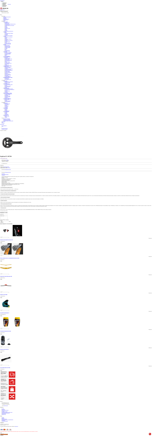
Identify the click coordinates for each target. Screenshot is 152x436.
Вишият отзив (2, 215)
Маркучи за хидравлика (8, 66)
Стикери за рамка (7, 62)
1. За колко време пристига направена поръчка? (6, 187)
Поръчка (3, 418)
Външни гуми (7, 23)
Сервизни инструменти (6, 118)
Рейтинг (1, 220)
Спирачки (6, 68)
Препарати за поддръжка (6, 119)
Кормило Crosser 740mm (3, 294)
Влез (2, 126)
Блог (2, 122)
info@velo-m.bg (6, 405)
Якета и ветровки (7, 103)
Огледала (6, 90)
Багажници (6, 95)
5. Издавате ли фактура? (4, 200)
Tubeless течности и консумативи (9, 25)
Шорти (6, 109)
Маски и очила (7, 116)
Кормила (6, 54)
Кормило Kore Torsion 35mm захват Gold (6, 276)
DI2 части (6, 57)
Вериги (6, 37)
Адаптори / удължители (8, 52)
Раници (6, 113)
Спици (6, 29)
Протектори (6, 114)
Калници (6, 91)
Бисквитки (2, 435)
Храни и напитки (7, 101)
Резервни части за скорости (8, 40)
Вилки (6, 32)
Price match (9, 4)
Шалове (6, 105)
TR (5, 6)
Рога (5, 49)
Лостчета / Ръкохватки (8, 72)
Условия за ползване (4, 411)
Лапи (5, 55)
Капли (6, 26)
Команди (6, 39)
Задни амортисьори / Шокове (9, 33)
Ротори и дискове (7, 71)
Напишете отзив (5, 158)
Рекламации (3, 420)
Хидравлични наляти (8, 69)
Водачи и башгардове (8, 43)
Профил (3, 417)
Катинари (6, 92)
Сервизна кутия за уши (8, 65)
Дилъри (3, 408)
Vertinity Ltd (16, 426)
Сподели (9, 167)
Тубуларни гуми (7, 24)
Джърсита (6, 106)
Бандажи (6, 27)
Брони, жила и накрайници (8, 70)
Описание (3, 173)
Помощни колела (7, 86)
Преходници (6, 75)
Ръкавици (6, 107)
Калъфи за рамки (7, 58)
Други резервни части (8, 79)
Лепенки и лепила (7, 28)
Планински (5, 18)
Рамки (6, 61)
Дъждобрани (7, 104)
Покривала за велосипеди (8, 93)
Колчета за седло (7, 50)
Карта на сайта (4, 413)
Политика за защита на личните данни (7, 412)
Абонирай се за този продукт (4, 434)
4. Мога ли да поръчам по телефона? (5, 197)
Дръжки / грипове (7, 47)
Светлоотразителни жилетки (9, 88)
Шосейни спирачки (7, 67)
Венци (6, 38)
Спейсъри (6, 34)
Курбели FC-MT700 (4, 129)
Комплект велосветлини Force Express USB (6, 239)
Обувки (6, 112)
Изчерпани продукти (5, 128)
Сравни (6, 167)
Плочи (6, 42)
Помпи (6, 87)
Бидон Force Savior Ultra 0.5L (4, 349)
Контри (6, 30)
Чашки (6, 64)
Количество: (2, 165)
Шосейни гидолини (7, 46)
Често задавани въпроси (5, 174)
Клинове (6, 110)
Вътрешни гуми (7, 22)
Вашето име (2, 214)
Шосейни (4, 17)
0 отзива (1, 158)
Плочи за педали (7, 45)
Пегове (6, 85)
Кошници (6, 97)
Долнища (6, 108)
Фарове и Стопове (7, 82)
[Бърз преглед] (0, 273)
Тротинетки (3, 121)
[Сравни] (2, 273)
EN (5, 3)
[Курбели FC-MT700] (12, 154)
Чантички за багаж (7, 96)
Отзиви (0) (3, 175)
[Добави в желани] (1, 273)
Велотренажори (5, 19)
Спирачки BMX (7, 76)
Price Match (3, 409)
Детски (4, 20)
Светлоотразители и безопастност (9, 89)
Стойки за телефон (7, 94)
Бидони (6, 100)
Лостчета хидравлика (8, 74)
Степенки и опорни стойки (8, 84)
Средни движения (7, 41)
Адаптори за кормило (8, 53)
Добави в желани (3, 167)
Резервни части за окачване (8, 35)
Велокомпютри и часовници (9, 81)
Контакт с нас (4, 414)
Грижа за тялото (7, 99)
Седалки (6, 48)
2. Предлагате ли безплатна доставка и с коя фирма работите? (8, 190)
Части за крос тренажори (8, 60)
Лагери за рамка (7, 59)
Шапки (6, 117)
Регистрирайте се (4, 125)
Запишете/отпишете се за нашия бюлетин (7, 419)
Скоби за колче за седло (8, 63)
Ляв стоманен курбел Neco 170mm (5, 367)
